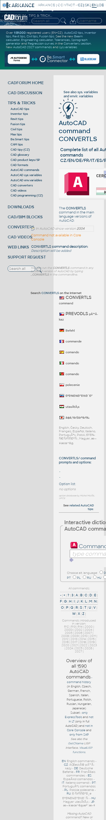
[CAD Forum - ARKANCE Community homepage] (16, 21)
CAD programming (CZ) (27, 195)
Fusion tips (18, 124)
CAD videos (18, 190)
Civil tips (16, 129)
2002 (79, 630)
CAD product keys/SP (25, 160)
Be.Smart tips (20, 139)
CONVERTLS (50, 293)
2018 (82, 642)
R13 (73, 626)
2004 (88, 630)
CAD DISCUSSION (25, 92)
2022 (83, 645)
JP (92, 802)
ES (89, 775)
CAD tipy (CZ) (20, 149)
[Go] (72, 560)
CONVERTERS (21, 227)
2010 (84, 636)
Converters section (77, 43)
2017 (74, 642)
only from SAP (79, 734)
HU (99, 578)
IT (63, 782)
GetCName (75, 743)
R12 (66, 626)
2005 (69, 633)
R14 (80, 626)
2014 (82, 639)
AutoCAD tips (20, 109)
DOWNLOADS (21, 206)
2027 (78, 651)
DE (76, 768)
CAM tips (17, 144)
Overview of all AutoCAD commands (79, 669)
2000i (68, 630)
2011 (93, 636)
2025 (79, 648)
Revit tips (17, 119)
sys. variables (87, 92)
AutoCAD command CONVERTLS (78, 131)
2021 (74, 645)
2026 (88, 648)
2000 (89, 626)
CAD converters (22, 185)
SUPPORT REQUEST (27, 257)
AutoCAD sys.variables (26, 175)
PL (79, 578)
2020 (65, 645)
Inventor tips (19, 114)
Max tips (16, 134)
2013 (74, 639)
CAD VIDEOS (20, 237)
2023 (93, 645)
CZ (66, 764)
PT (69, 578)
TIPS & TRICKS (22, 102)
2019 (91, 642)
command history (79, 682)
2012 (65, 639)
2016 (65, 642)
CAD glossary (20, 155)
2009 (75, 636)
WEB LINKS (18, 247)
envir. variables (81, 96)
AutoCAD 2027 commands (32, 47)
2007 (88, 633)
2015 (91, 639)
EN (64, 761)
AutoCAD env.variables (26, 180)
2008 (65, 636)
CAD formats (19, 165)
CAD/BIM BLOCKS (25, 216)
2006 (78, 633)
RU (89, 578)
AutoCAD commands (25, 170)
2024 (69, 648)
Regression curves (41, 43)
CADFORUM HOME (26, 82)
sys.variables (68, 47)
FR (78, 772)
